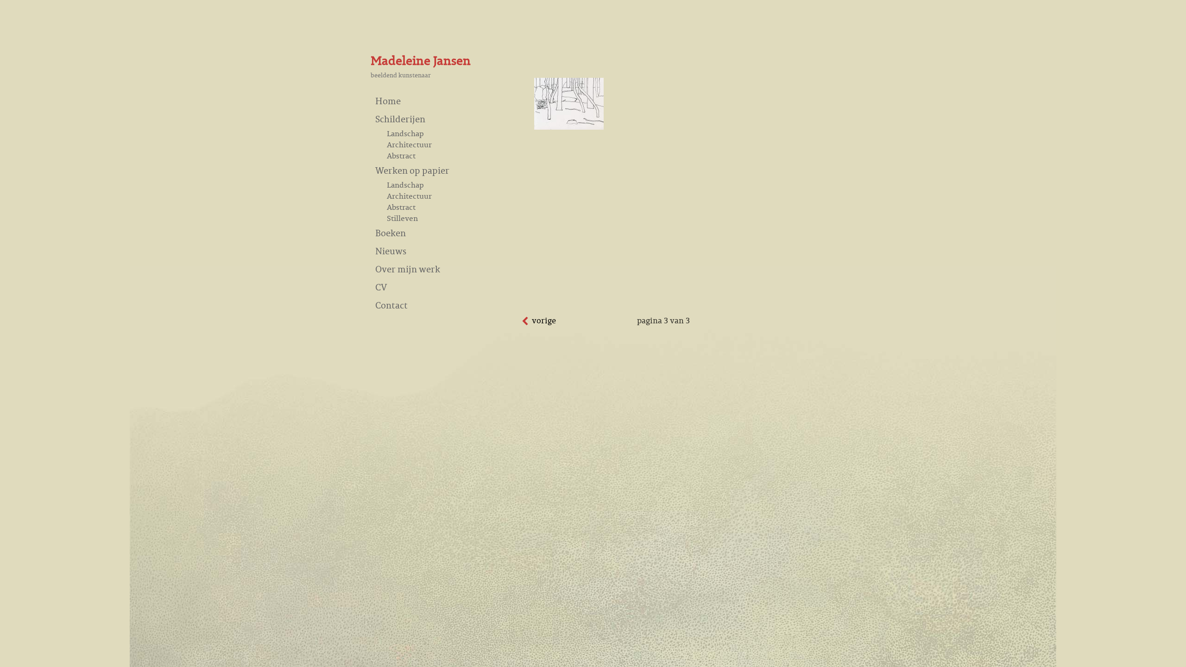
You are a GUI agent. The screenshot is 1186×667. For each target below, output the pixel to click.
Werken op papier (412, 170)
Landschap (405, 133)
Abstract (401, 155)
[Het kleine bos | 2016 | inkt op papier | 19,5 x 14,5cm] (569, 127)
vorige (544, 321)
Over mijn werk (407, 269)
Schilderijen (400, 119)
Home (388, 100)
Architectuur (409, 144)
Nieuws (390, 251)
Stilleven (402, 218)
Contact (391, 305)
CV (381, 287)
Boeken (390, 232)
